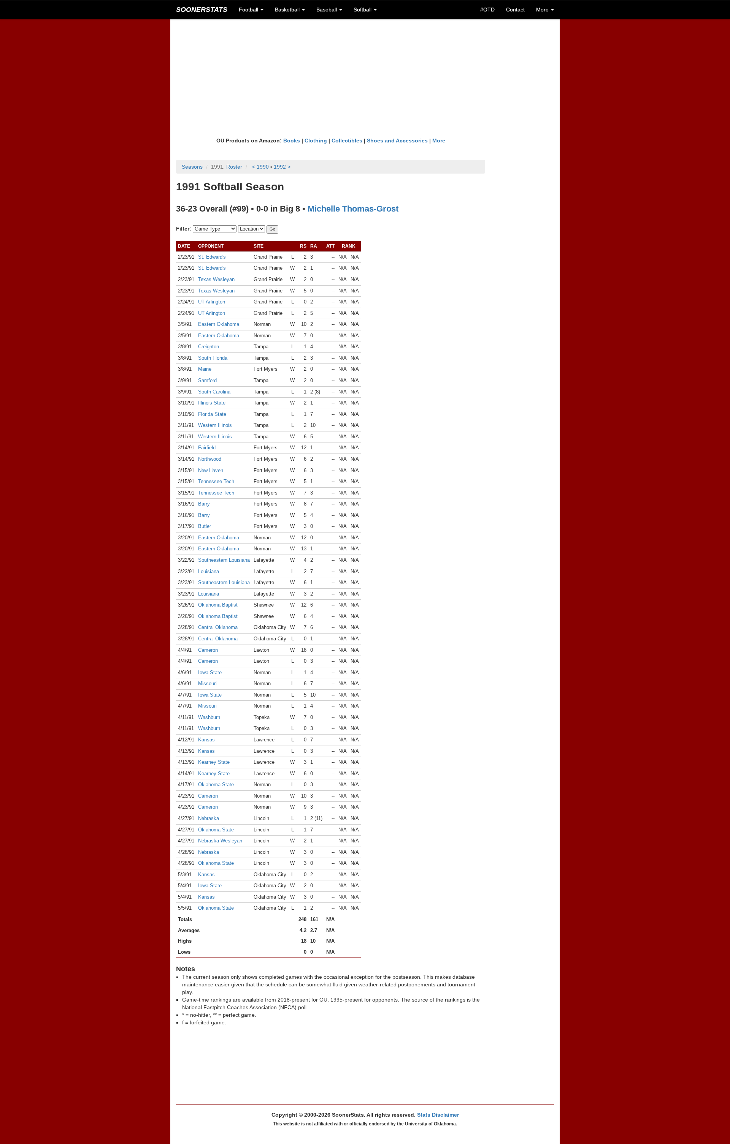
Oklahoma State (216, 784)
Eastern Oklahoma (218, 324)
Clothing (316, 140)
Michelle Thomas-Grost (353, 208)
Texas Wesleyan (216, 279)
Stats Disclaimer (438, 1115)
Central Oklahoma (218, 627)
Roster (234, 167)
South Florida (212, 358)
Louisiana (208, 571)
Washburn (209, 717)
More (438, 140)
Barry (204, 504)
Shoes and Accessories (397, 140)
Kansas (206, 740)
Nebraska (208, 818)
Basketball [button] (288, 9)
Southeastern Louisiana (224, 560)
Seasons (192, 167)
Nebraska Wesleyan (220, 841)
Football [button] (249, 9)
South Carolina (214, 392)
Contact (515, 9)
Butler (204, 526)
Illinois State (211, 403)
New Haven (210, 470)
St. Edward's (212, 257)
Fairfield (207, 447)
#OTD (487, 9)
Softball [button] (363, 9)
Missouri (207, 683)
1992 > (282, 167)
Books (291, 140)
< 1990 (260, 167)
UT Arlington (211, 302)
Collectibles (347, 140)
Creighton (208, 346)
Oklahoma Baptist (218, 605)
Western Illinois (215, 425)
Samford (207, 380)
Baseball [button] (327, 9)
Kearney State (214, 762)
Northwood (209, 459)
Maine (204, 369)
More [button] (543, 9)
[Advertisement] (365, 78)
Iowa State (210, 672)
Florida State (212, 414)
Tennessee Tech (216, 481)
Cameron (208, 650)
